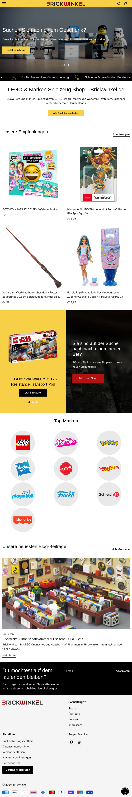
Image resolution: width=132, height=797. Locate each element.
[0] (126, 3)
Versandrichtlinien (13, 752)
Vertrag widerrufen (18, 770)
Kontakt (73, 719)
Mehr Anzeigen (121, 549)
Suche (72, 708)
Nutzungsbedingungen (16, 757)
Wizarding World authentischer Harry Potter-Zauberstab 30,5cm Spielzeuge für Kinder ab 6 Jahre (30, 295)
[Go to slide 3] (37, 402)
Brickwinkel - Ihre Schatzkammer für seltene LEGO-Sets (42, 639)
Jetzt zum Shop (16, 50)
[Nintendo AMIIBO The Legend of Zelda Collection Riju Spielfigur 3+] (98, 174)
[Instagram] (79, 742)
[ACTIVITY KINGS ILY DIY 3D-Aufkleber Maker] (33, 174)
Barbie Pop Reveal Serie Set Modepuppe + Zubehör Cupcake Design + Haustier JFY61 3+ (95, 295)
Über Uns (74, 714)
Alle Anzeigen (121, 134)
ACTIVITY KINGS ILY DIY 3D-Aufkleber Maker (30, 209)
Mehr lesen (9, 655)
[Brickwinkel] (66, 3)
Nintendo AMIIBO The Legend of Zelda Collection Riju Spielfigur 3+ (97, 211)
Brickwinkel (20, 785)
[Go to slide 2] (33, 402)
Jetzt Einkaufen (33, 392)
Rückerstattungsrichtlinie (17, 741)
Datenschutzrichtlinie (15, 746)
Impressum (75, 725)
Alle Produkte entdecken (66, 113)
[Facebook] (71, 742)
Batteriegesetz (11, 763)
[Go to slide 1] (29, 402)
